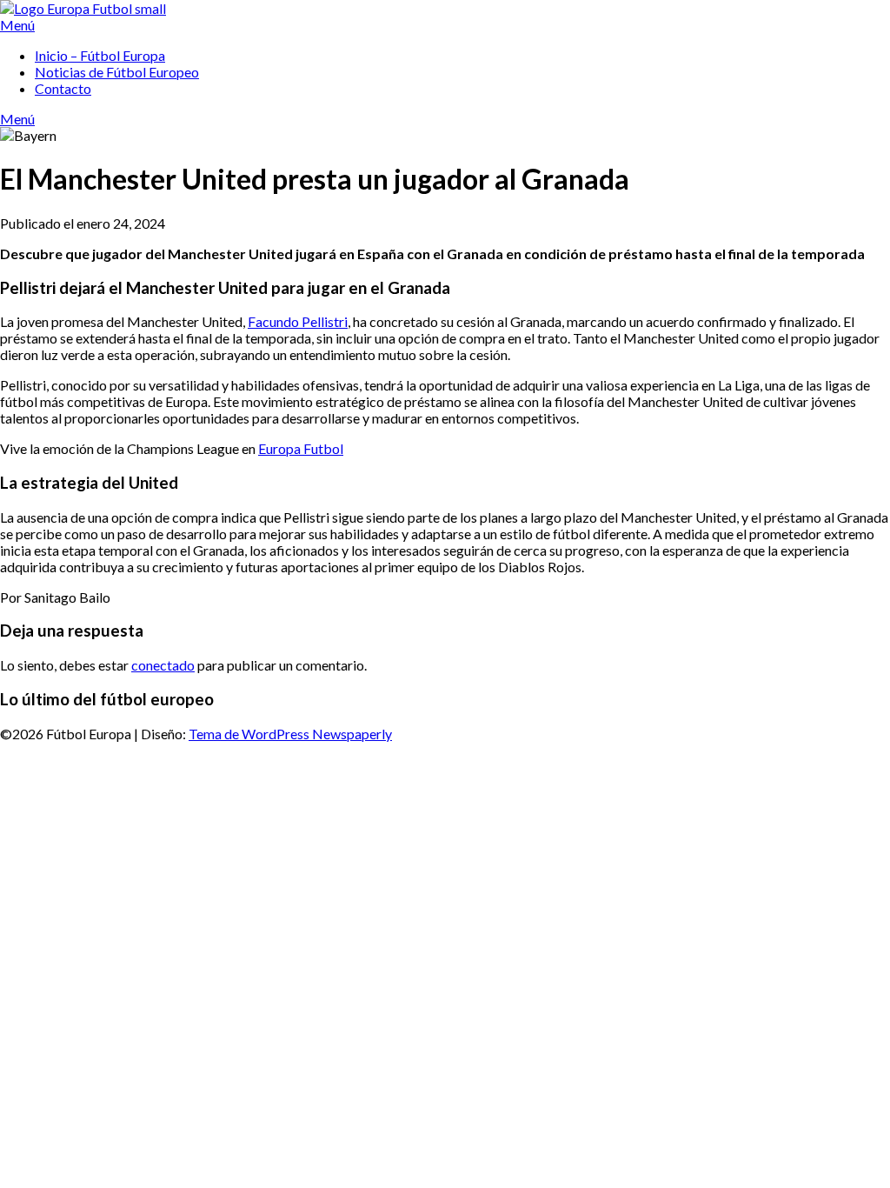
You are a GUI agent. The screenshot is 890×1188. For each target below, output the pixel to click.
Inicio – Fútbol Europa (100, 55)
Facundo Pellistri (298, 321)
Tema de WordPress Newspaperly (290, 733)
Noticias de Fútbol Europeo (117, 71)
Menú (17, 25)
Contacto (63, 88)
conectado (163, 665)
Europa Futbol (300, 448)
